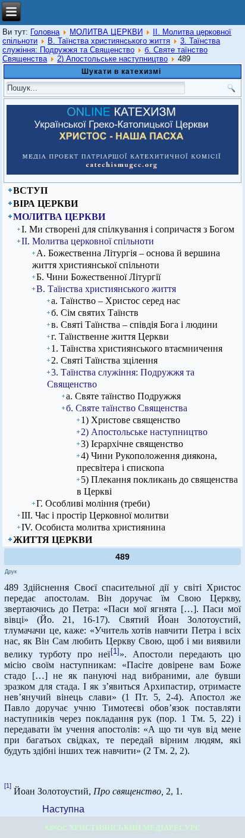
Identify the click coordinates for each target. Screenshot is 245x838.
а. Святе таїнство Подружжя (123, 396)
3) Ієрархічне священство (132, 444)
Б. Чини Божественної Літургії (98, 277)
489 (122, 556)
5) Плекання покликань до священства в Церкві (157, 485)
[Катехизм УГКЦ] (122, 172)
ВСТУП (30, 190)
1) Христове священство (130, 420)
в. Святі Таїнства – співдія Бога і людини (134, 324)
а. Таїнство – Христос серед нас (115, 301)
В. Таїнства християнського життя (109, 40)
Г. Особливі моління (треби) (93, 503)
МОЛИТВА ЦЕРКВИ (106, 31)
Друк (11, 572)
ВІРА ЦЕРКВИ (45, 203)
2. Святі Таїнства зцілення (104, 360)
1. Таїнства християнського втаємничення (136, 348)
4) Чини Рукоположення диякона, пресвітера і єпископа (147, 462)
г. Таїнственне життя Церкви (110, 336)
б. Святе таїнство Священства (126, 408)
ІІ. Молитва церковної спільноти (87, 241)
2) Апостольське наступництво (112, 58)
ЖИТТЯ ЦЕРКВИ (52, 540)
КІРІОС (56, 827)
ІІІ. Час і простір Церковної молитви (95, 515)
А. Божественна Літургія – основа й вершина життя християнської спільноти (126, 259)
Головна (44, 31)
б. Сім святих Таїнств (95, 313)
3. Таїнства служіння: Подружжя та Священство (111, 45)
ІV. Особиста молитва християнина (93, 527)
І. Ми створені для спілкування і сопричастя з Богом (127, 229)
